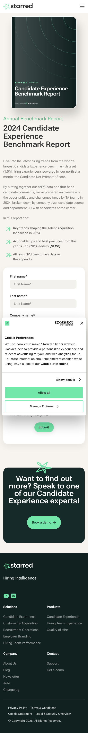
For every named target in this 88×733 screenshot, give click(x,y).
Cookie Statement (54, 363)
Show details (65, 379)
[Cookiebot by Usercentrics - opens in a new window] (55, 323)
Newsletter (11, 676)
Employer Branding (17, 636)
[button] (80, 6)
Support (53, 663)
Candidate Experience (19, 617)
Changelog (11, 690)
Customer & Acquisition (20, 623)
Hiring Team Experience (64, 623)
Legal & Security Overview (53, 713)
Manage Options (41, 406)
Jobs (6, 683)
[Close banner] (81, 323)
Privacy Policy (17, 707)
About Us (10, 663)
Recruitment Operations (20, 630)
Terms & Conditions (43, 707)
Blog (6, 670)
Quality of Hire (57, 630)
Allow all (44, 392)
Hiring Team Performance (22, 643)
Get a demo (55, 670)
